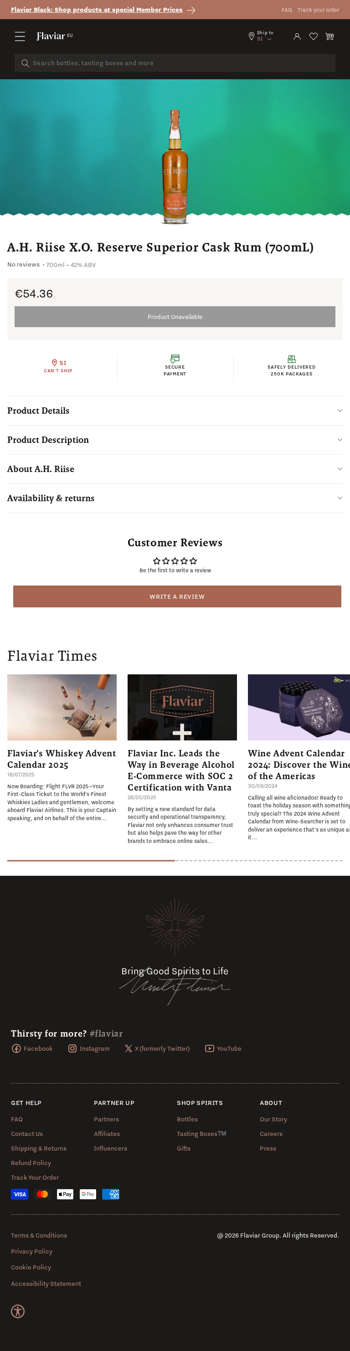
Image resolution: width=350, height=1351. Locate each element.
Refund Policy (31, 1163)
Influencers (110, 1148)
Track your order (318, 9)
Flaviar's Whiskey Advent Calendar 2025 (61, 759)
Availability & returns (51, 498)
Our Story (273, 1119)
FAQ (287, 9)
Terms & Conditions (39, 1235)
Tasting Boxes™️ (201, 1134)
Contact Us (27, 1134)
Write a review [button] (177, 596)
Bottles (187, 1119)
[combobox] (175, 63)
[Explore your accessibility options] (18, 1311)
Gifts (183, 1148)
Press (268, 1148)
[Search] (25, 63)
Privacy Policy (31, 1251)
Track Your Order (35, 1177)
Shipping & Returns (39, 1148)
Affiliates (107, 1134)
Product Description (48, 439)
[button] (20, 36)
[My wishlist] (313, 36)
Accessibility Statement (46, 1283)
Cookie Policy (31, 1267)
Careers (271, 1134)
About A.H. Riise (40, 468)
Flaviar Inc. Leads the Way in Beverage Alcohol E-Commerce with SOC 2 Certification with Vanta (181, 770)
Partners (106, 1119)
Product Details (38, 410)
